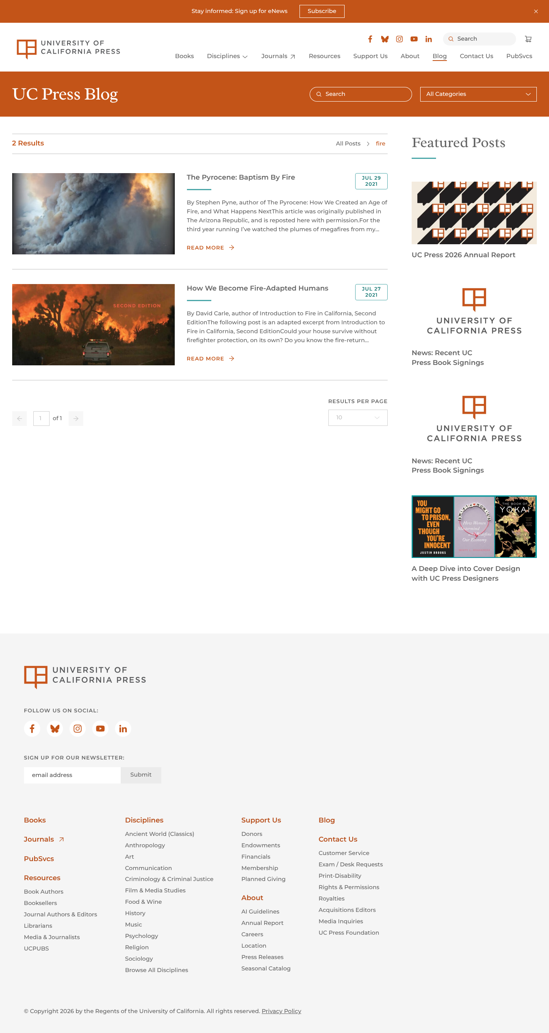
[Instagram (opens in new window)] (399, 39)
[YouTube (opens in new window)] (414, 39)
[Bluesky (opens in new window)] (385, 39)
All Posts (348, 143)
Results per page (358, 401)
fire (380, 143)
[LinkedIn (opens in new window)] (429, 39)
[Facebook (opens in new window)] (370, 39)
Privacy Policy (281, 1011)
